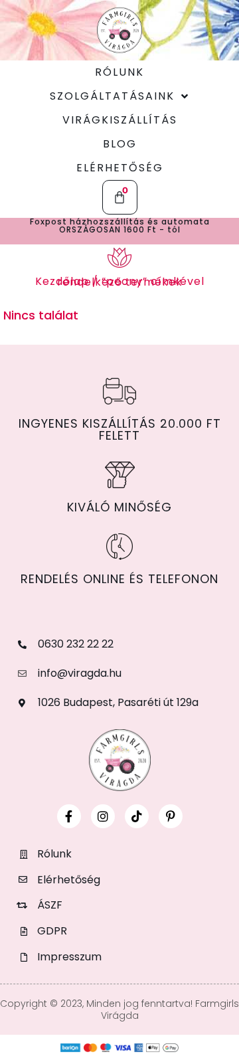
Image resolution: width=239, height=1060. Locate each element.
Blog (120, 143)
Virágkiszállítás (119, 120)
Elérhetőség (119, 167)
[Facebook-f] (69, 816)
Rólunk (119, 72)
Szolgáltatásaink (112, 96)
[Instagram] (103, 816)
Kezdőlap (62, 281)
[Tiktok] (137, 816)
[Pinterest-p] (171, 816)
